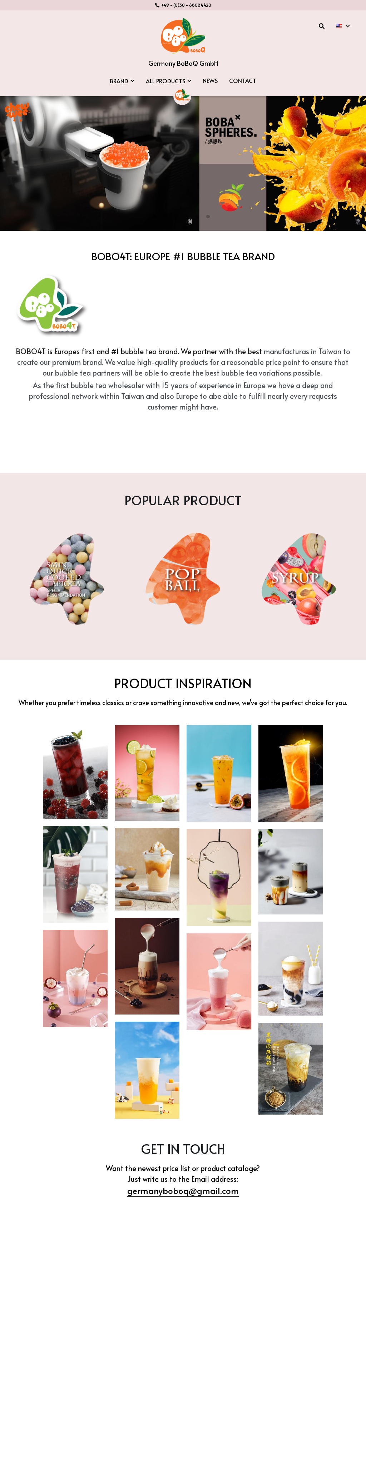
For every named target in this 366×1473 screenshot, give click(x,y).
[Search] (322, 26)
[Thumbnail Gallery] (75, 772)
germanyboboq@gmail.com (183, 1190)
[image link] (183, 35)
